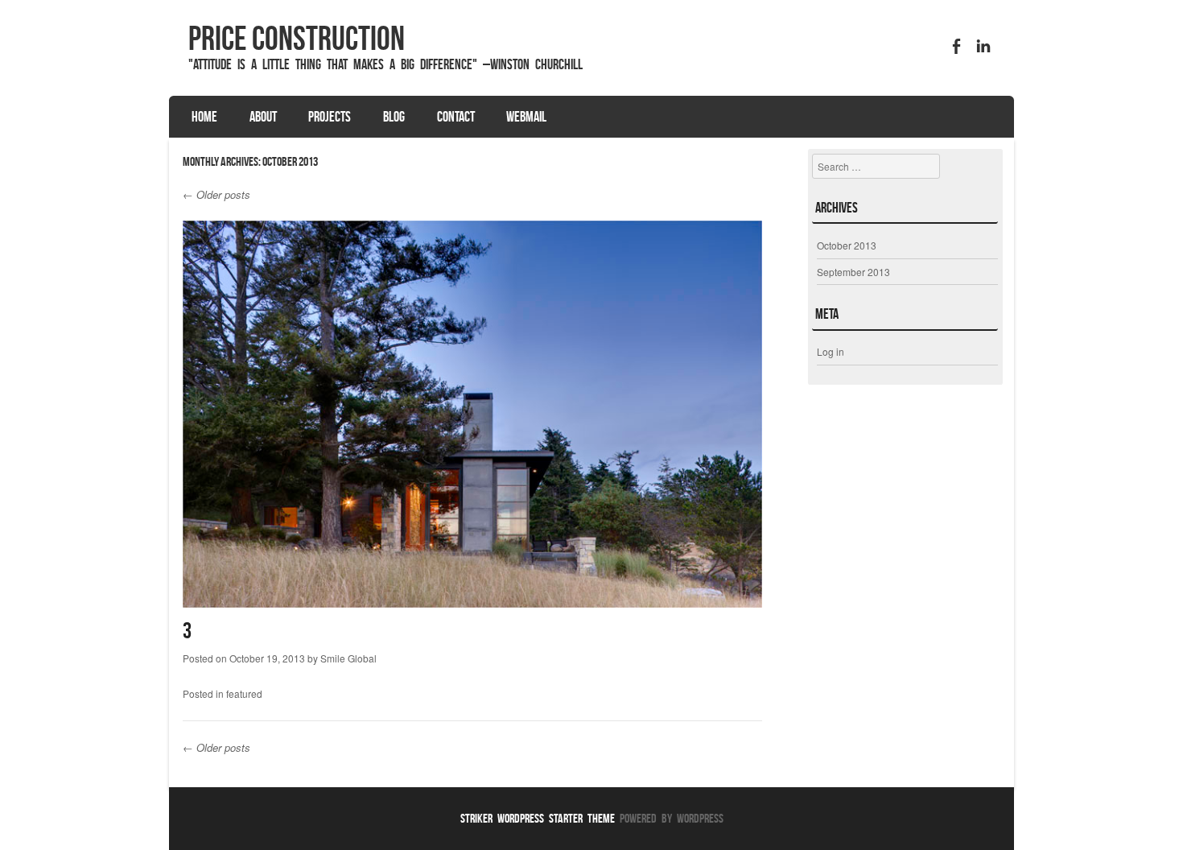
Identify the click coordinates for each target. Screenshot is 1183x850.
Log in (830, 351)
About (263, 117)
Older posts (216, 194)
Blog (394, 117)
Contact (456, 117)
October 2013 (846, 245)
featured (244, 693)
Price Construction (296, 37)
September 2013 (853, 272)
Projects (329, 117)
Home (204, 117)
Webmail (526, 117)
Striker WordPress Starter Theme (537, 818)
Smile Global (348, 658)
